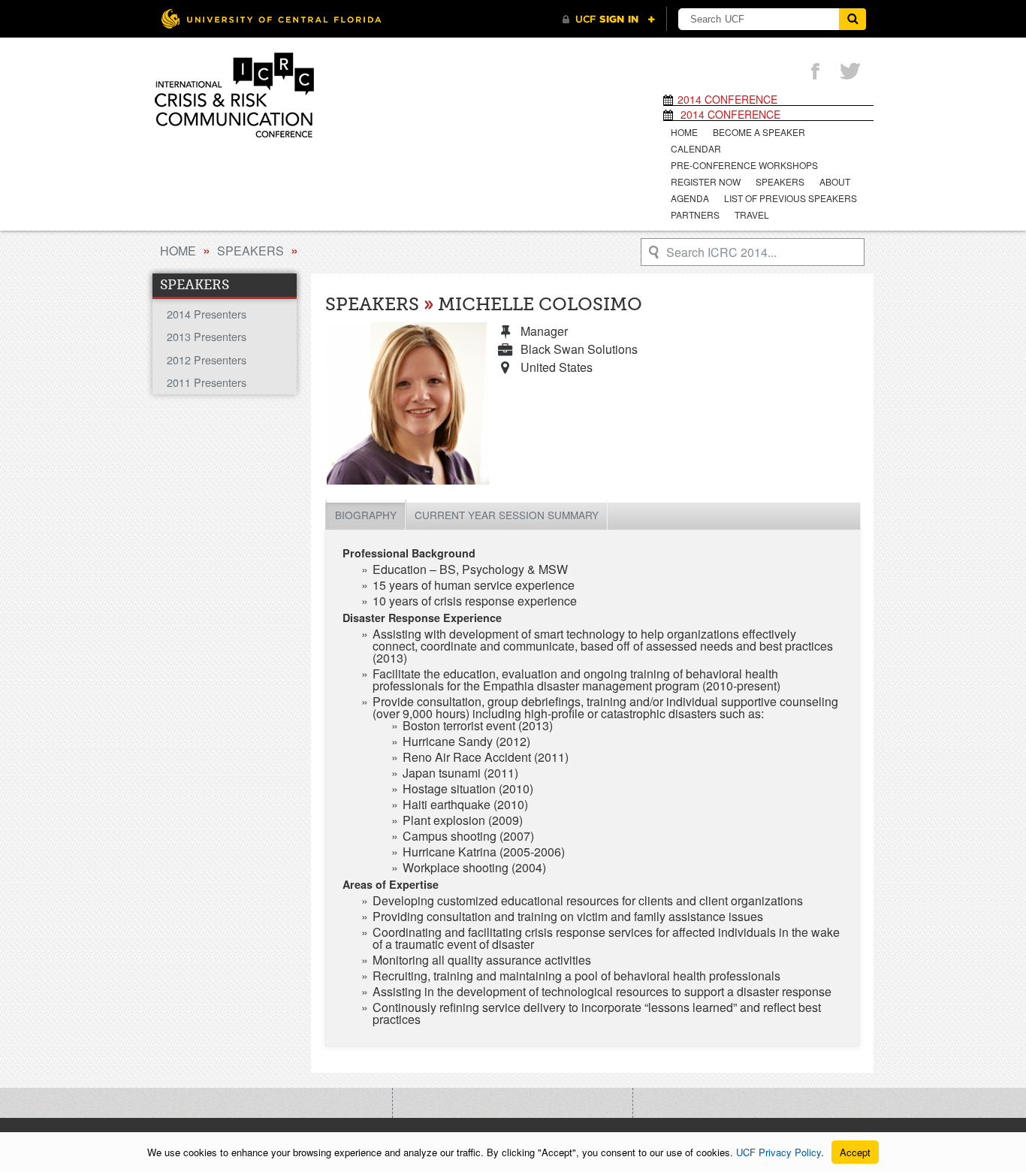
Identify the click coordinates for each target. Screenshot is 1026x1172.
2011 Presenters (206, 382)
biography (366, 514)
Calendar (696, 148)
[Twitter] (850, 72)
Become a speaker (759, 131)
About (834, 181)
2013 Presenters (206, 336)
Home (684, 131)
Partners (695, 214)
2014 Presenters (206, 314)
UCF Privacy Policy (778, 1152)
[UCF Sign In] (609, 19)
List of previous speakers (790, 198)
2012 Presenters (206, 359)
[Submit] (852, 19)
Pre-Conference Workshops (744, 165)
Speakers (780, 181)
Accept (855, 1152)
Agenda (690, 198)
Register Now (706, 181)
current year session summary (507, 514)
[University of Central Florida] (271, 18)
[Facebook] (815, 72)
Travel (752, 214)
